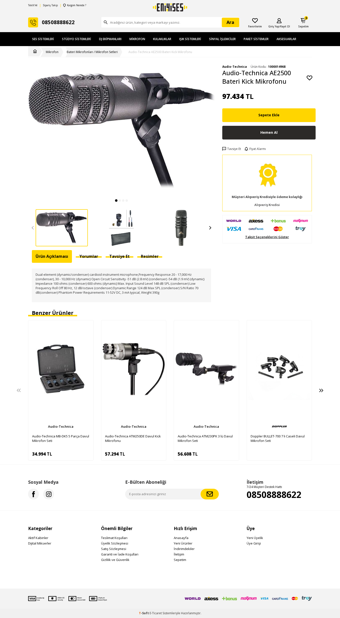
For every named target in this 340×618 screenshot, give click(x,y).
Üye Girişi (254, 543)
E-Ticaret (156, 613)
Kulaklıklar (162, 39)
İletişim (179, 554)
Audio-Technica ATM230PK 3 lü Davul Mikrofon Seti (205, 438)
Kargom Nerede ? (76, 5)
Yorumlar (88, 256)
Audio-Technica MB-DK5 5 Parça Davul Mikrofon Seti (60, 438)
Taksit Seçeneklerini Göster (267, 237)
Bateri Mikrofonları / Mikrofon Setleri (92, 52)
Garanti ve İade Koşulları (119, 554)
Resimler (150, 256)
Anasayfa (181, 538)
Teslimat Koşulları (114, 538)
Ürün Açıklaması (52, 256)
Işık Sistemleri (190, 39)
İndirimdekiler (184, 549)
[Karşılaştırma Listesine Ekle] (87, 326)
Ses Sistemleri (43, 39)
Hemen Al (269, 132)
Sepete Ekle (269, 115)
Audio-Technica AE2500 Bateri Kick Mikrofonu (160, 52)
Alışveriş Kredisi (267, 205)
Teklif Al (32, 5)
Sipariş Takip (50, 5)
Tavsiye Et (234, 149)
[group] (121, 130)
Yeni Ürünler (183, 543)
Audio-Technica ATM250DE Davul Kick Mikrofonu (133, 438)
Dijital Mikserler (39, 543)
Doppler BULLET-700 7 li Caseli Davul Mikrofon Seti (278, 438)
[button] (116, 200)
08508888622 (274, 494)
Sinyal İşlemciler (222, 39)
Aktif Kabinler (38, 538)
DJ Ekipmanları (110, 39)
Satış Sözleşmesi (113, 549)
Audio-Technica (60, 426)
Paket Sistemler (256, 39)
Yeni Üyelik (255, 538)
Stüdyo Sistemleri (76, 39)
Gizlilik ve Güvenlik (115, 559)
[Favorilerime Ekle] (87, 335)
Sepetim (180, 559)
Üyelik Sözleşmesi (114, 543)
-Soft (144, 613)
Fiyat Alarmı (257, 149)
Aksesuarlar (286, 39)
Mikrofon (137, 39)
